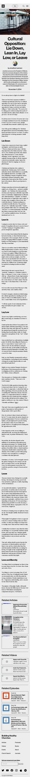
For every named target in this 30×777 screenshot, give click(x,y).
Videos (4, 746)
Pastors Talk (13, 705)
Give (15, 6)
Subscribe (20, 764)
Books (17, 746)
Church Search (6, 753)
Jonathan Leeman (16, 68)
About (17, 749)
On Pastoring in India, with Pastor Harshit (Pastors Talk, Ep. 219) (19, 709)
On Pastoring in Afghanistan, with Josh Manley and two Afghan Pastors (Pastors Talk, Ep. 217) (19, 723)
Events (4, 749)
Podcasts (18, 742)
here (16, 402)
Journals (17, 753)
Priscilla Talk (13, 693)
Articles (4, 742)
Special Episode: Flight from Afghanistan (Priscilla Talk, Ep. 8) (18, 696)
